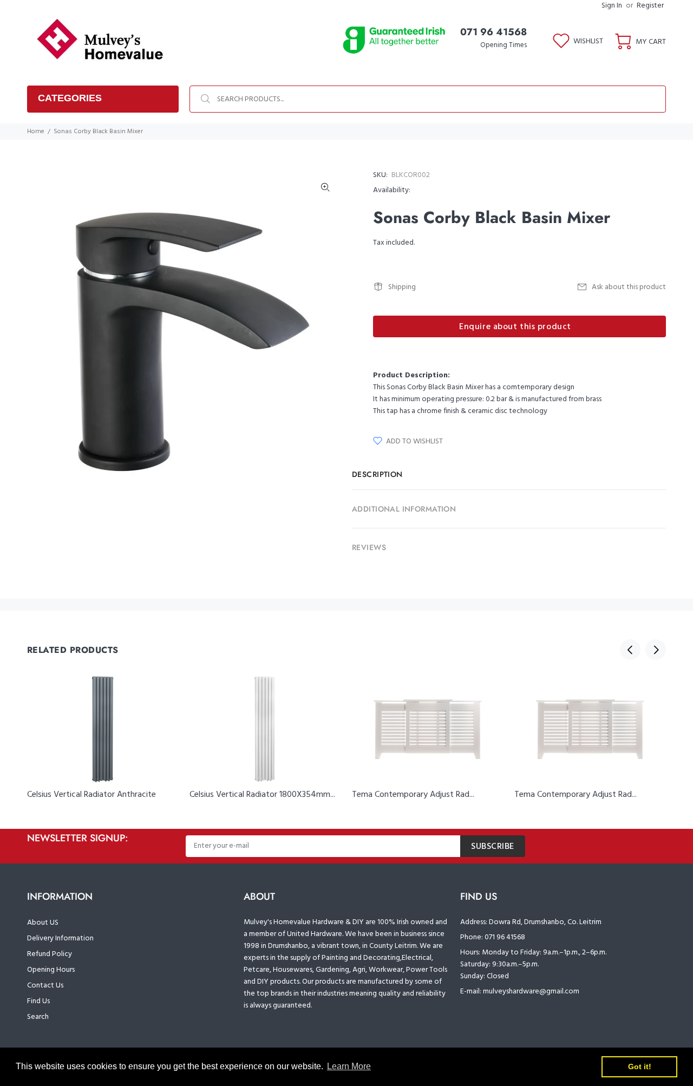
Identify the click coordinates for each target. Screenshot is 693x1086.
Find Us (38, 1001)
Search (38, 1017)
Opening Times (503, 45)
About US (42, 923)
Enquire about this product (515, 327)
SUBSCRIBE (492, 847)
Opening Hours (51, 970)
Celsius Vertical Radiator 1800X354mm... (262, 795)
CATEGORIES (70, 98)
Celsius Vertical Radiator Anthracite (91, 795)
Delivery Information (60, 938)
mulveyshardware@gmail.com (531, 991)
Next (655, 649)
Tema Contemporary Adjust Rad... (413, 795)
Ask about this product (629, 287)
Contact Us (45, 985)
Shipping (402, 287)
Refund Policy (49, 954)
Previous (630, 649)
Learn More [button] (349, 1066)
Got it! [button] (639, 1066)
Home (35, 131)
